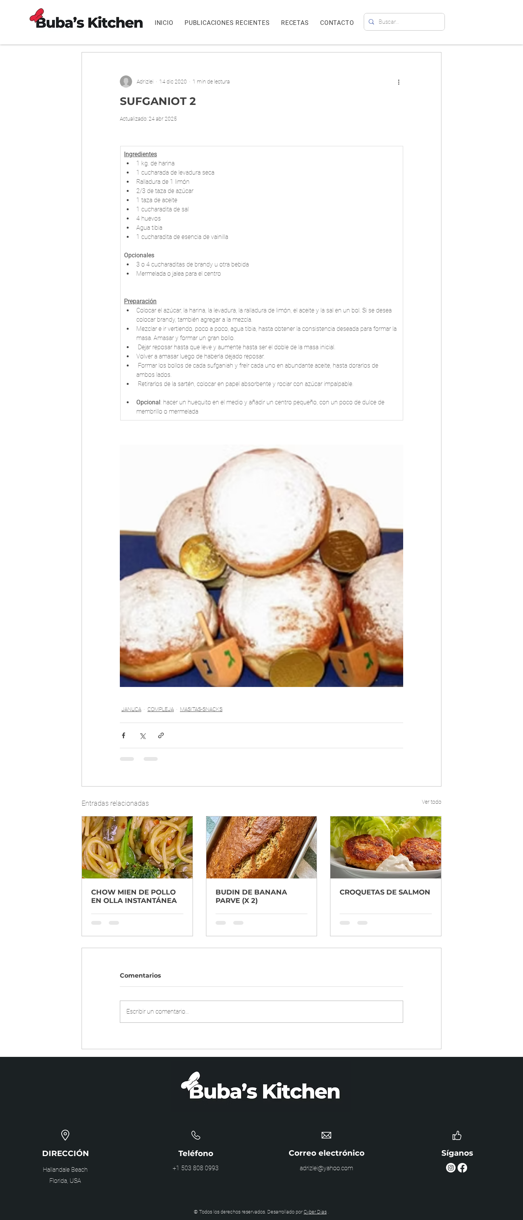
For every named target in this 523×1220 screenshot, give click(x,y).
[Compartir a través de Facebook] (123, 735)
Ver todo (431, 802)
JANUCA (131, 709)
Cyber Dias (315, 1212)
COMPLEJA (160, 709)
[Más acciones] (398, 81)
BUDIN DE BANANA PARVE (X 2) (251, 896)
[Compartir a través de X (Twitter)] (142, 735)
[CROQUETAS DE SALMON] (385, 847)
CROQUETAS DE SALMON (385, 892)
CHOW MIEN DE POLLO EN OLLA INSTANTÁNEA (134, 896)
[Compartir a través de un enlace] (161, 735)
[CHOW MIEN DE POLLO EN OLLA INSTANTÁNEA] (137, 847)
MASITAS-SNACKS (201, 709)
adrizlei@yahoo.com (326, 1168)
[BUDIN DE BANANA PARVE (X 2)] (261, 847)
